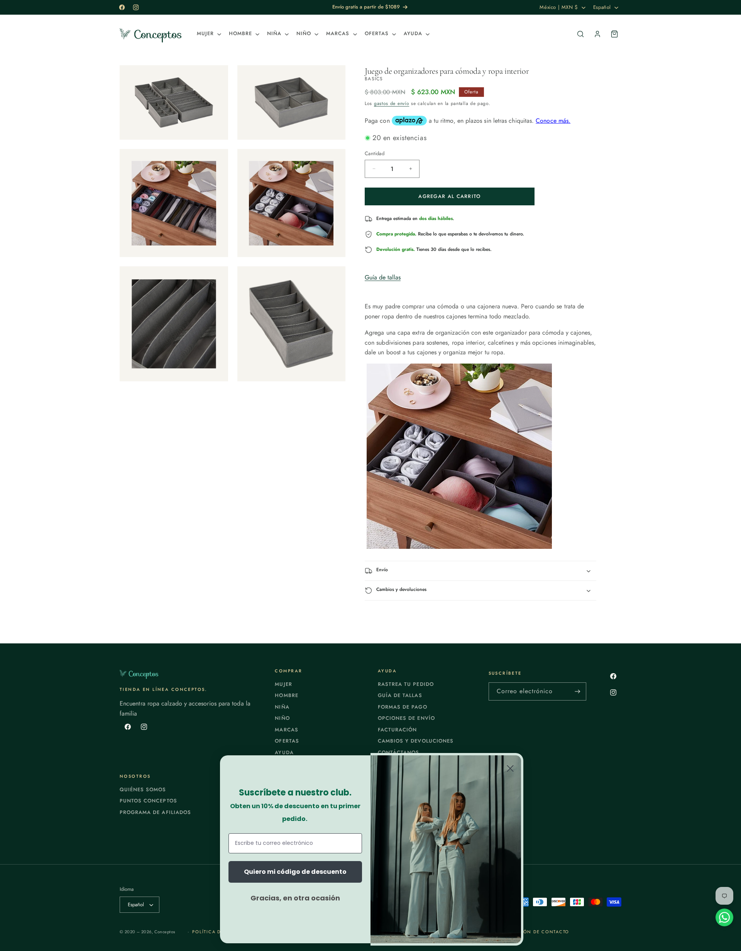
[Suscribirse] (577, 691)
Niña (282, 707)
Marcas (286, 729)
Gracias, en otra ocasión (295, 898)
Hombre (286, 695)
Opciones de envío (406, 718)
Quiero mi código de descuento (295, 871)
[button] (208, 34)
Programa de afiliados (155, 812)
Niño (282, 718)
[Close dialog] (510, 768)
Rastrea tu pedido (406, 684)
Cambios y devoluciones (415, 741)
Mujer (283, 684)
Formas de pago (402, 707)
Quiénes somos (143, 789)
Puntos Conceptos (148, 800)
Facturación (397, 729)
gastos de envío (391, 103)
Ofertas (287, 741)
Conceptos (164, 932)
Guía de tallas (383, 277)
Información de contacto (531, 932)
